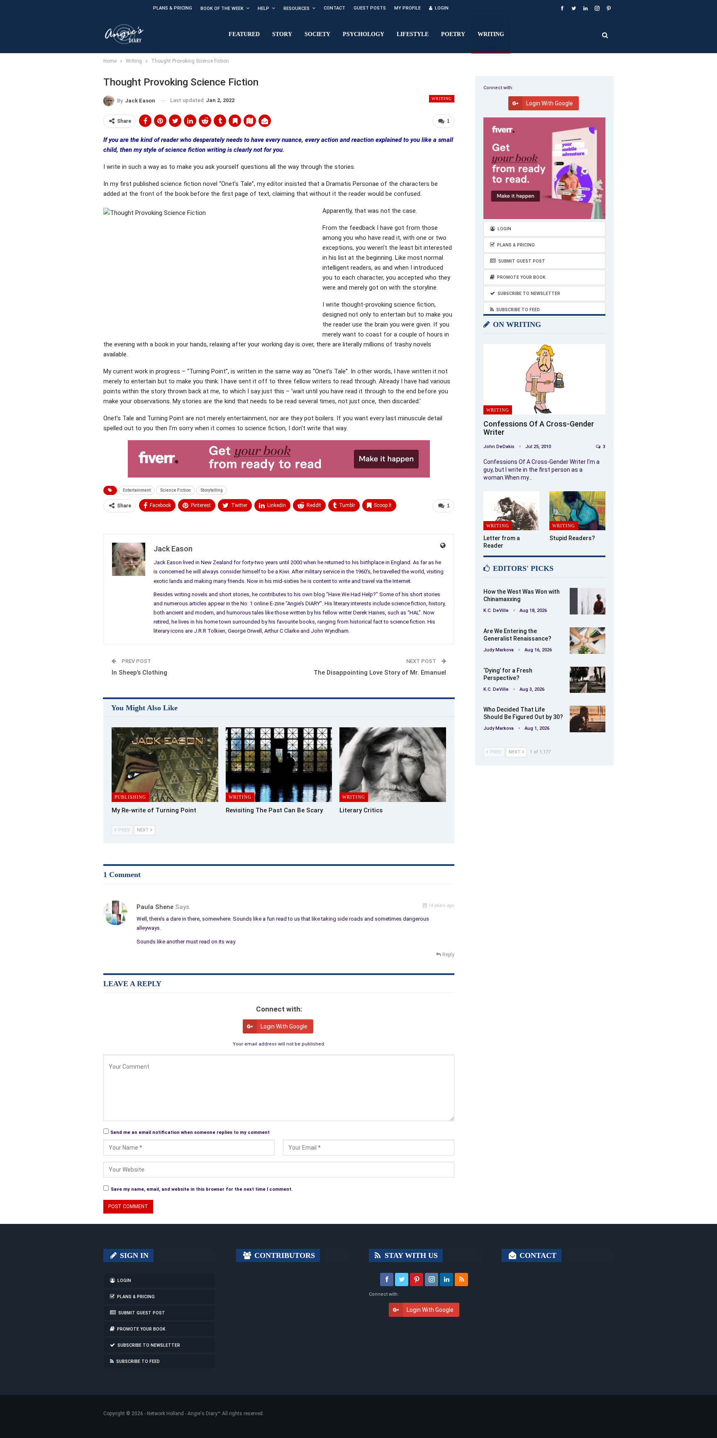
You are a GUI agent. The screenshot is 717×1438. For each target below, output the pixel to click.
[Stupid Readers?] (577, 511)
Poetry (453, 34)
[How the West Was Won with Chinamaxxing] (587, 601)
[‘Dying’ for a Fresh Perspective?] (587, 680)
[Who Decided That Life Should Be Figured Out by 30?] (587, 719)
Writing (491, 34)
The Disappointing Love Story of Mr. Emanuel (380, 672)
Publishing (130, 797)
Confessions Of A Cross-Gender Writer (538, 427)
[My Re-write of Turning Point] (165, 764)
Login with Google (284, 1026)
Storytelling (211, 490)
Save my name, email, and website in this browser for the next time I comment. (202, 1189)
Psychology (363, 34)
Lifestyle (413, 34)
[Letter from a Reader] (511, 511)
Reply (447, 955)
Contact (334, 8)
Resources (296, 8)
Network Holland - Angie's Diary (182, 1413)
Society (317, 34)
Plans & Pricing (172, 8)
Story (282, 34)
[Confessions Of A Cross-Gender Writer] (544, 379)
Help (263, 8)
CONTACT (536, 1255)
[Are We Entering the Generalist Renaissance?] (587, 640)
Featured (244, 34)
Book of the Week (222, 8)
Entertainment (137, 490)
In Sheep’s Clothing (139, 672)
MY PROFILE (407, 8)
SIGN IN (133, 1255)
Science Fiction (175, 490)
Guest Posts (370, 8)
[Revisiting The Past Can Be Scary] (279, 764)
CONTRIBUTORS (283, 1255)
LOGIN (442, 8)
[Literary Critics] (392, 764)
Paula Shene (155, 907)
